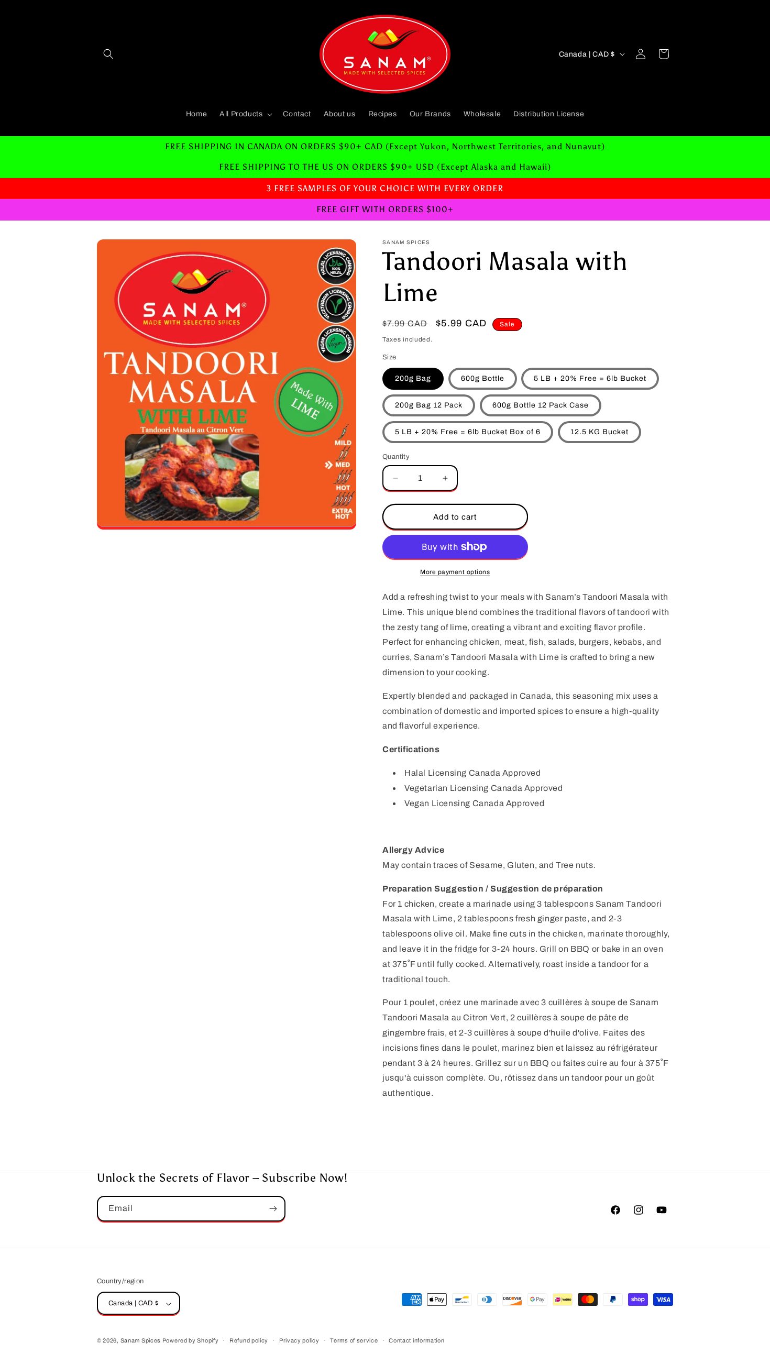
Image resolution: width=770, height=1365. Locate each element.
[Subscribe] (272, 1208)
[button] (108, 53)
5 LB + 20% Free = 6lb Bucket (590, 378)
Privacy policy (299, 1340)
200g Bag (413, 378)
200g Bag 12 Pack (429, 405)
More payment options (455, 572)
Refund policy (248, 1340)
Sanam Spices (141, 1341)
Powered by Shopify (190, 1341)
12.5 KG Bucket (599, 432)
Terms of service (354, 1340)
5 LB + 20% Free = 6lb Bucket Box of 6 (468, 432)
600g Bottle (482, 378)
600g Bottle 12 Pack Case (540, 405)
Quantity (396, 456)
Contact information (416, 1340)
